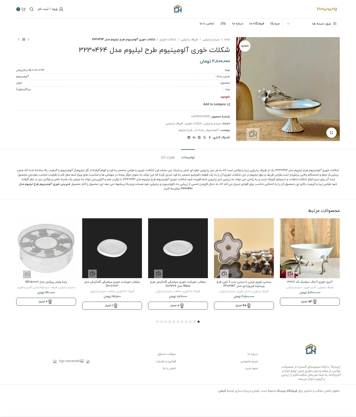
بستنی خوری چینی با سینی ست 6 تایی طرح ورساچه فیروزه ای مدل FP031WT (244, 284)
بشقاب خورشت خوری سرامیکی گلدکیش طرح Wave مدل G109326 (178, 284)
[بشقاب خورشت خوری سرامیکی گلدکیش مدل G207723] (112, 248)
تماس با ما (169, 368)
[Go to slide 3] (190, 322)
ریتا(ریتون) (23, 89)
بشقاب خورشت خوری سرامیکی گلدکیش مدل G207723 (112, 284)
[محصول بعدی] (18, 39)
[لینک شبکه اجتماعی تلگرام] (189, 138)
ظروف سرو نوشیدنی (45, 287)
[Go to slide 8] (170, 322)
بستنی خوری (244, 291)
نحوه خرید (251, 368)
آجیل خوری (310, 287)
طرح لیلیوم (185, 130)
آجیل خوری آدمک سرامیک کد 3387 (310, 282)
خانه (227, 39)
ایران (19, 83)
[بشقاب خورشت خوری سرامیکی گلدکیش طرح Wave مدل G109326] (178, 248)
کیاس (222, 391)
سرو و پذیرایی (211, 39)
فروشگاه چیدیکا (287, 391)
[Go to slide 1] (199, 322)
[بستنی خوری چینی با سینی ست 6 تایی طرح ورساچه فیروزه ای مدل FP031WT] (244, 248)
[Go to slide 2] (194, 322)
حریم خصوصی (249, 361)
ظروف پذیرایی (189, 39)
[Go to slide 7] (174, 322)
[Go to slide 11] (157, 322)
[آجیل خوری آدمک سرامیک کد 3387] (310, 248)
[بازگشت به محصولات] (23, 39)
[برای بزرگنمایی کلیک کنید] (331, 133)
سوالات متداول (166, 354)
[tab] (188, 155)
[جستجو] (32, 9)
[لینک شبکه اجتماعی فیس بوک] (209, 138)
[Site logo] (178, 9)
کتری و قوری (24, 287)
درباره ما (253, 354)
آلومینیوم (22, 76)
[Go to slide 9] (166, 322)
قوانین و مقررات (166, 361)
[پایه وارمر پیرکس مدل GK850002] (46, 248)
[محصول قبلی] (28, 39)
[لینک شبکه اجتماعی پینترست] (199, 138)
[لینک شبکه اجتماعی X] (204, 138)
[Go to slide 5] (182, 322)
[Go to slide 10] (161, 322)
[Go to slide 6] (178, 322)
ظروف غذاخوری (191, 291)
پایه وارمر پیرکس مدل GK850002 (46, 282)
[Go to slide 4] (186, 322)
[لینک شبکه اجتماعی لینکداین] (194, 138)
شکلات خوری (168, 39)
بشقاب (177, 291)
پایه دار (199, 130)
